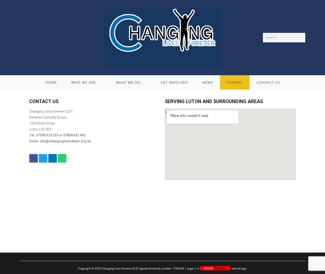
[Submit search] (300, 37)
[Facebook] (33, 158)
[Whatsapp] (62, 158)
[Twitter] (43, 158)
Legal (190, 268)
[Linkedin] (52, 158)
